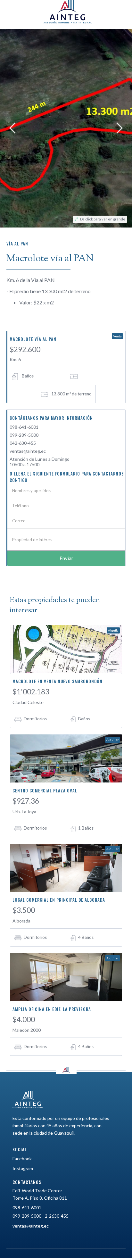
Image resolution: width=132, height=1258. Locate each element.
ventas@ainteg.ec (28, 451)
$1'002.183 (30, 691)
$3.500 (23, 910)
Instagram (22, 1168)
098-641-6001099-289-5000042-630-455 (24, 435)
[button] (13, 128)
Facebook (22, 1158)
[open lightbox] (66, 128)
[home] (66, 11)
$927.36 (25, 801)
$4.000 (23, 1019)
